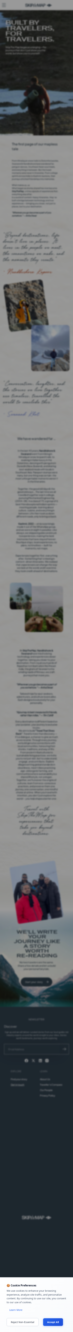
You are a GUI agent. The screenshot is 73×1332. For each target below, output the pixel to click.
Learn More (15, 1309)
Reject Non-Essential (22, 1322)
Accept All (53, 1322)
